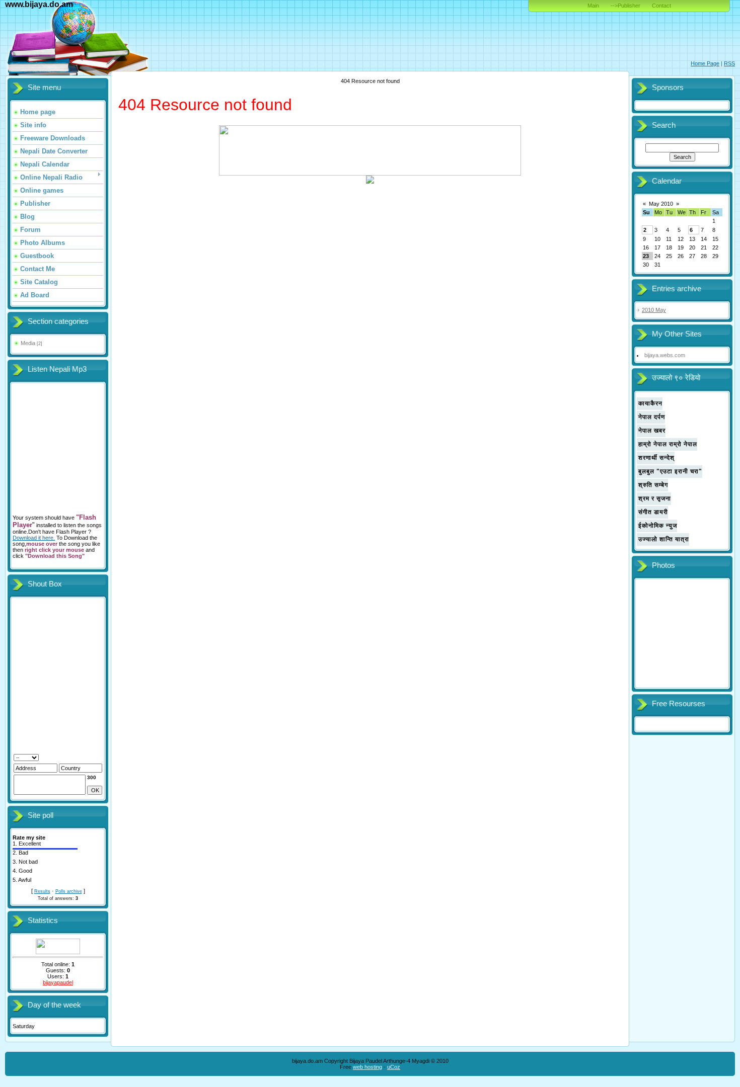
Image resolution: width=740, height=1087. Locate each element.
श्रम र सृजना (654, 498)
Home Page (705, 63)
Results (42, 891)
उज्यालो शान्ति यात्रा (663, 539)
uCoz (393, 1067)
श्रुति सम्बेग (653, 484)
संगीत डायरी (653, 512)
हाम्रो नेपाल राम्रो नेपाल (667, 444)
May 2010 (661, 204)
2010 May (654, 310)
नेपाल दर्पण (651, 417)
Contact (661, 6)
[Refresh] (44, 757)
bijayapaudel (58, 982)
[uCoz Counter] (58, 952)
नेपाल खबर (651, 430)
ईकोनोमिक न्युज (657, 525)
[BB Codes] (63, 757)
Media (28, 343)
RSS (729, 63)
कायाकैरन (650, 403)
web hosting (367, 1067)
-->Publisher (625, 6)
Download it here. (34, 538)
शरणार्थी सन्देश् (656, 457)
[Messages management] (73, 757)
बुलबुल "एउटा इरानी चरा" (670, 471)
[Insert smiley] (53, 757)
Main (593, 6)
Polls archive (68, 891)
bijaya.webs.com (664, 355)
